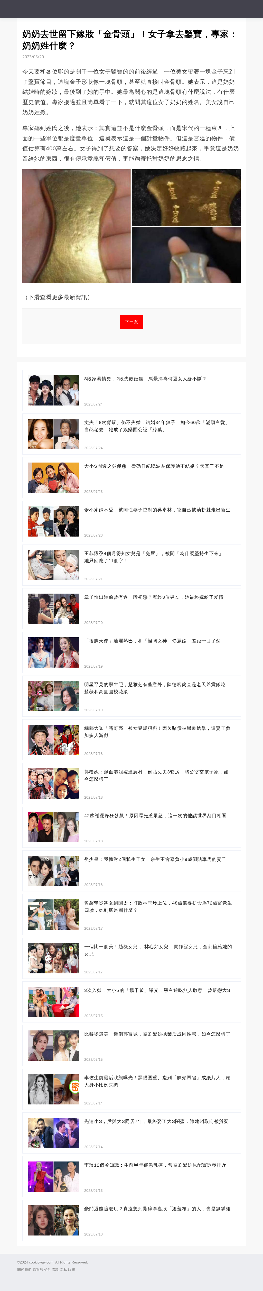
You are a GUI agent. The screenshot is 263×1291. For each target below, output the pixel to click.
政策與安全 (42, 1269)
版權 (71, 1269)
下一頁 (131, 322)
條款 (55, 1269)
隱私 (63, 1269)
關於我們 (24, 1269)
